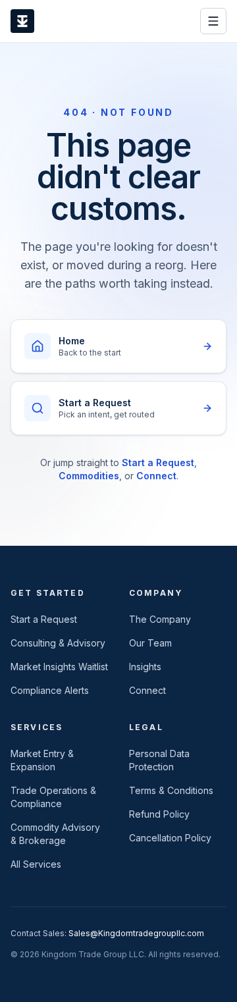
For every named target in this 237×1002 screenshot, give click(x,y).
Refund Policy (159, 814)
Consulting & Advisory (58, 642)
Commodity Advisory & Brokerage (55, 834)
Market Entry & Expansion (42, 760)
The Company (160, 619)
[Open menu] (213, 21)
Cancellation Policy (170, 837)
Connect (156, 475)
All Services (36, 864)
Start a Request (158, 462)
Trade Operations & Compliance (53, 797)
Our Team (150, 642)
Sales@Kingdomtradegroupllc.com (136, 933)
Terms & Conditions (171, 790)
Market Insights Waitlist (59, 666)
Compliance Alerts (50, 690)
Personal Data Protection (159, 760)
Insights (145, 666)
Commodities (89, 475)
